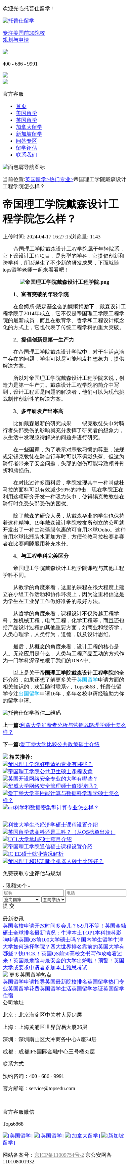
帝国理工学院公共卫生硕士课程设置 (50, 771)
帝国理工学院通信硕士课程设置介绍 (50, 846)
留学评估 (26, 148)
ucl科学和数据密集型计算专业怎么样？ (53, 807)
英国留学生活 (55, 989)
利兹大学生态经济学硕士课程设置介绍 (53, 825)
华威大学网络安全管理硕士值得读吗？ (53, 786)
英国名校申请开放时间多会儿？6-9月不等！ (54, 926)
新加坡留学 (29, 134)
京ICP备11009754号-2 (59, 1155)
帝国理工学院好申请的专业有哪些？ (50, 764)
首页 (21, 106)
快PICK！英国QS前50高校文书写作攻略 (65, 953)
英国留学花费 (24, 989)
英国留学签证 (87, 989)
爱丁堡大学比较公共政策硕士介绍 (60, 744)
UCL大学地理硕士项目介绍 (40, 839)
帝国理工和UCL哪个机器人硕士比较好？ (56, 861)
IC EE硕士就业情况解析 (36, 854)
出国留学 (29, 693)
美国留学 (26, 113)
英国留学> (37, 179)
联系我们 (26, 155)
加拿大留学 (29, 127)
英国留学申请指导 (24, 982)
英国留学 (26, 120)
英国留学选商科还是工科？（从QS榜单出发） (61, 832)
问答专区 (26, 141)
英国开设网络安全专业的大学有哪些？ (53, 779)
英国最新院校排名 (66, 982)
